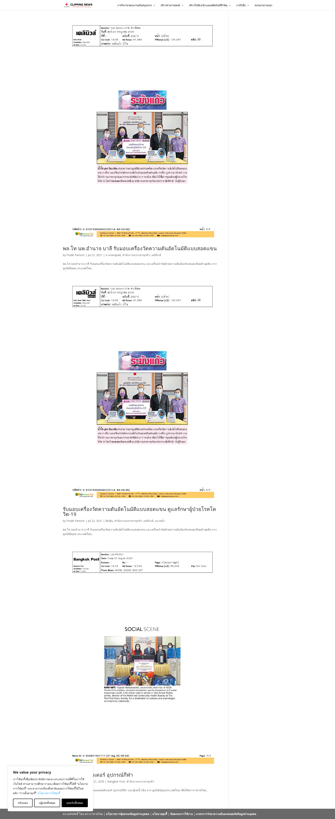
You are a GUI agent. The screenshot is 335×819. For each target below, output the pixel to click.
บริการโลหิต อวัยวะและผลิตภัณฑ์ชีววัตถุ (208, 5)
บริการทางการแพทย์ (170, 5)
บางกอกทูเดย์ (113, 255)
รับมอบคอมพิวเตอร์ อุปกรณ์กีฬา (98, 774)
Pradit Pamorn (75, 255)
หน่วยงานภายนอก (263, 5)
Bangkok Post (116, 781)
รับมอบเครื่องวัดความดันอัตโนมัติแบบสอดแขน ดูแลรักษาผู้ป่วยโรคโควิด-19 (139, 511)
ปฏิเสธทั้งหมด (47, 803)
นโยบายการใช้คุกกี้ (48, 793)
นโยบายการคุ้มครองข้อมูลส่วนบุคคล (127, 814)
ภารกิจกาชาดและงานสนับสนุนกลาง (134, 5)
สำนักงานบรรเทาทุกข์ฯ (136, 255)
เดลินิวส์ (156, 255)
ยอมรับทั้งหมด (74, 803)
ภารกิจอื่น (241, 5)
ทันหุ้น (109, 521)
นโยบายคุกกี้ (159, 814)
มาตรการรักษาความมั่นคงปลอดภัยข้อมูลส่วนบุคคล (226, 814)
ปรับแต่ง (23, 803)
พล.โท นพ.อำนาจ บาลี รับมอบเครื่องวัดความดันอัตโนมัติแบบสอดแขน (140, 248)
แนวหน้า (160, 521)
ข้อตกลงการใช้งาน (181, 814)
